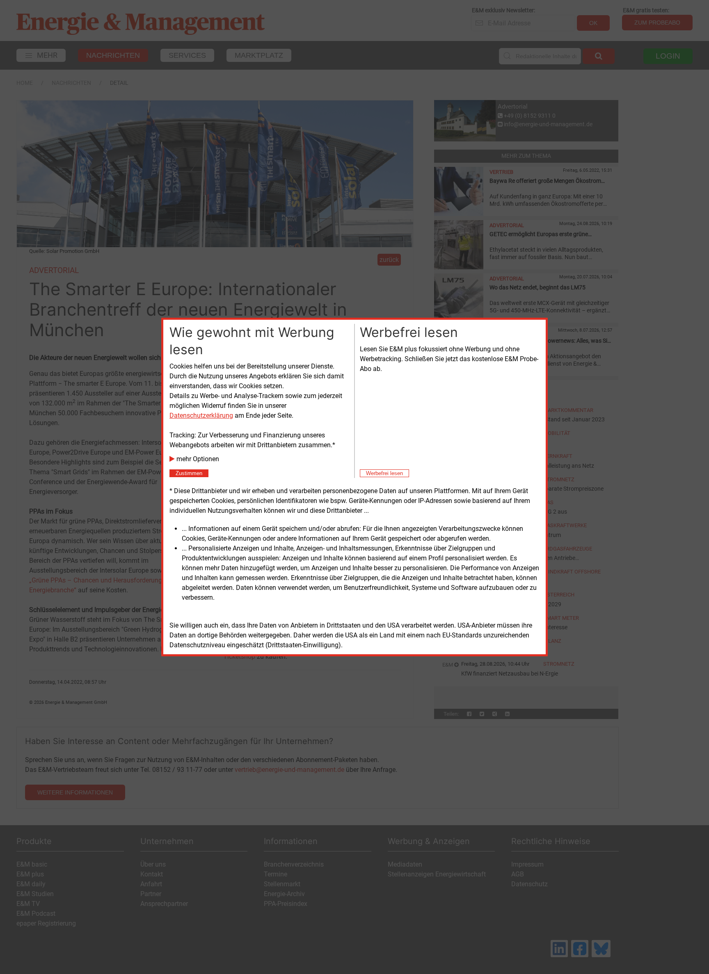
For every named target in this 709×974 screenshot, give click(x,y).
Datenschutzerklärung (201, 415)
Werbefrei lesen (384, 473)
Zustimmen (189, 473)
